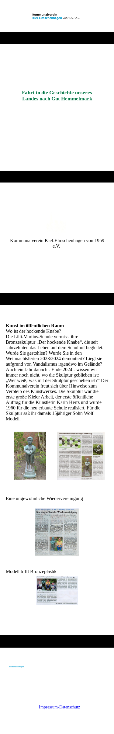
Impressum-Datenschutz (59, 707)
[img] (57, 16)
